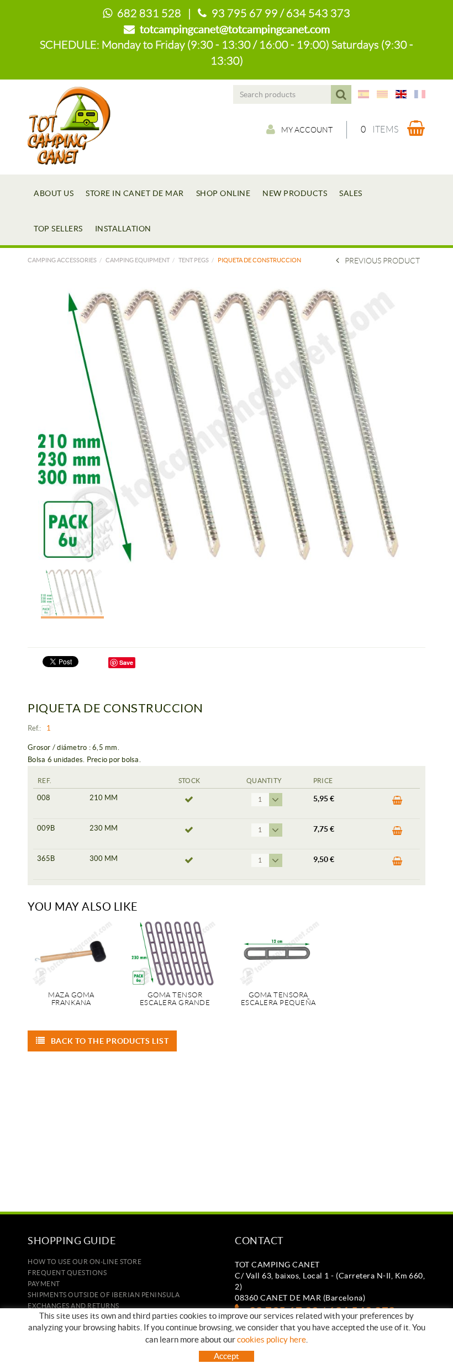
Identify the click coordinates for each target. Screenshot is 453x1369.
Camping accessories (62, 260)
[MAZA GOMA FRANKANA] (71, 953)
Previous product (382, 260)
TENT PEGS (193, 260)
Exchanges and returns (73, 1305)
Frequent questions (67, 1272)
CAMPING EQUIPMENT (138, 260)
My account (307, 129)
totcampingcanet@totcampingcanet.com (235, 29)
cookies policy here (271, 1339)
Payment (44, 1283)
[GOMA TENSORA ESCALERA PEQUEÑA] (278, 953)
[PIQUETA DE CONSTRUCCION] (222, 425)
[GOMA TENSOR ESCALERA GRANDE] (175, 953)
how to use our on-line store (84, 1261)
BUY (394, 803)
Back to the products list (110, 1041)
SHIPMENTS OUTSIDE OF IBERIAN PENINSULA (104, 1294)
